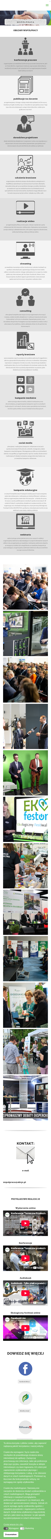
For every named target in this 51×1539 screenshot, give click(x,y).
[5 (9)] (25, 1051)
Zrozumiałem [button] (11, 1534)
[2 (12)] (25, 865)
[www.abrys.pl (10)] (25, 633)
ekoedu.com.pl (24, 1411)
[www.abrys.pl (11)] (25, 772)
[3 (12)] (25, 912)
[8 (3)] (25, 819)
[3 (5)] (25, 726)
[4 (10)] (25, 1005)
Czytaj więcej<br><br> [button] (13, 1524)
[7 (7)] (25, 958)
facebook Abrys (24, 1381)
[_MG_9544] (25, 680)
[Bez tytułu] (25, 1098)
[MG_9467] (25, 587)
